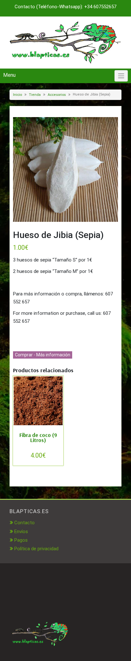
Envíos (21, 531)
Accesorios (57, 95)
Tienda (35, 95)
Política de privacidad (36, 549)
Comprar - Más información (42, 354)
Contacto (24, 522)
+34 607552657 (100, 7)
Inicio (17, 95)
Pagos (21, 540)
